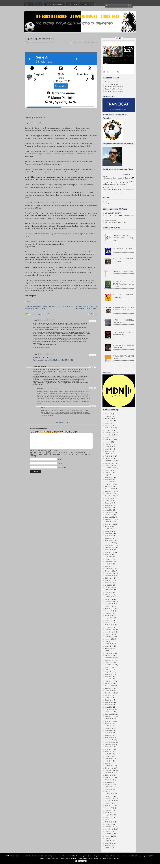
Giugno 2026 (109, 418)
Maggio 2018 (109, 646)
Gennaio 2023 (109, 515)
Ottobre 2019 (109, 606)
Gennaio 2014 (109, 768)
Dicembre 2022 (110, 517)
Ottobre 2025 (109, 437)
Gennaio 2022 (109, 543)
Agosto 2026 (109, 414)
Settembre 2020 (110, 580)
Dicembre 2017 (110, 658)
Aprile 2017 (108, 676)
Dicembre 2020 (110, 573)
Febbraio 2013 (109, 794)
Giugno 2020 (109, 587)
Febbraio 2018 (109, 653)
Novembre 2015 (110, 716)
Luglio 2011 (108, 838)
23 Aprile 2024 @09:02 (46, 354)
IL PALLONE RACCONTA (113, 213)
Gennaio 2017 (109, 683)
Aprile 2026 (108, 423)
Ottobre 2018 (109, 634)
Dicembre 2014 (110, 742)
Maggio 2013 (109, 787)
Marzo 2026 (108, 425)
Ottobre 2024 (109, 465)
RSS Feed (117, 38)
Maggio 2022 (109, 533)
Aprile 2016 (108, 705)
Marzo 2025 (108, 454)
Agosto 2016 (109, 695)
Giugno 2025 (109, 447)
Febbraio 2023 (109, 512)
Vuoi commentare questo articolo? (38, 314)
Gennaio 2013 (109, 796)
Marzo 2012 (108, 819)
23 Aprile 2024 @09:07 (54, 366)
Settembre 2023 (110, 496)
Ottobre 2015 (109, 719)
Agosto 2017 (109, 667)
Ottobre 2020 (109, 578)
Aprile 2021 (108, 564)
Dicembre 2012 (110, 798)
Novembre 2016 (110, 688)
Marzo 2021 (108, 566)
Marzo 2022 (108, 538)
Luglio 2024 (108, 472)
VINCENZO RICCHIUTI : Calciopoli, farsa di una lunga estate (123, 238)
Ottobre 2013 (109, 775)
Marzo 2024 (108, 482)
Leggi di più (82, 861)
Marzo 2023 (108, 510)
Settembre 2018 (110, 637)
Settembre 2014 (110, 749)
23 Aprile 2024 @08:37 (46, 320)
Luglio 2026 (108, 416)
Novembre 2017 (110, 660)
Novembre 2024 (110, 463)
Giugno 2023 (109, 503)
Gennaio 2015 (109, 740)
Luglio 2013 (108, 782)
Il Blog (29, 301)
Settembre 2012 (110, 805)
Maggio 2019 (109, 618)
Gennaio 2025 (109, 458)
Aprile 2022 (108, 536)
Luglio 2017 (108, 669)
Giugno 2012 (109, 812)
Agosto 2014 (109, 751)
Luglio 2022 (108, 529)
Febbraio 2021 (109, 569)
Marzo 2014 (108, 763)
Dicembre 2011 (110, 827)
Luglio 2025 (108, 444)
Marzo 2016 (108, 707)
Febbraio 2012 (109, 822)
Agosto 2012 (109, 808)
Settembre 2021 (110, 552)
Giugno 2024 (109, 475)
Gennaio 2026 (109, 430)
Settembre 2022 (110, 524)
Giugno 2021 (109, 559)
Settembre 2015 (110, 721)
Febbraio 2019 (109, 625)
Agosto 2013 (109, 780)
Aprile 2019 (108, 620)
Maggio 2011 (109, 843)
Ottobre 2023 (109, 493)
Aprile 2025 (108, 451)
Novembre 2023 (110, 491)
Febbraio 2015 (109, 737)
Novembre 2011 (110, 829)
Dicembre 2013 (110, 770)
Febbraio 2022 (109, 540)
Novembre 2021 (110, 547)
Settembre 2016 (110, 693)
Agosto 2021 (109, 554)
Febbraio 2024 (109, 484)
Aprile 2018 (108, 648)
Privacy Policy (72, 4)
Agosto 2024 (109, 470)
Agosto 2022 (109, 526)
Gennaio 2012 (109, 824)
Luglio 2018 (108, 641)
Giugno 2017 (109, 672)
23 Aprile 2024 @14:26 (53, 407)
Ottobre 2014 (109, 747)
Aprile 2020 (108, 592)
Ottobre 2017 (109, 662)
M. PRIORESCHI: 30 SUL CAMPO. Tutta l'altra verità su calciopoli (123, 284)
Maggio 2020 (109, 590)
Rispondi (92, 321)
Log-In (107, 201)
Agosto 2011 (109, 836)
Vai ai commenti (78, 42)
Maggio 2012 (109, 815)
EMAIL (60, 463)
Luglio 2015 (108, 726)
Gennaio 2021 (109, 571)
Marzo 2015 (108, 735)
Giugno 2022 (109, 531)
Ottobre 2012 (109, 803)
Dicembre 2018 (110, 629)
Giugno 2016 (109, 700)
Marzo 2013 (108, 791)
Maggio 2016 (109, 702)
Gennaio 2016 (109, 712)
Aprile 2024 (108, 479)
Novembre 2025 (110, 435)
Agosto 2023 (109, 498)
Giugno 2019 (109, 615)
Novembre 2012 (110, 801)
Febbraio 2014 (109, 766)
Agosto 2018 (109, 639)
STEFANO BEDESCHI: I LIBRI (122, 249)
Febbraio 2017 (109, 681)
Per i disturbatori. (87, 4)
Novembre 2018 (110, 632)
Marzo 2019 (108, 622)
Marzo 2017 (108, 679)
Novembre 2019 (110, 604)
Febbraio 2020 (109, 597)
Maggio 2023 (109, 505)
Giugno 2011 (109, 841)
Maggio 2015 (109, 730)
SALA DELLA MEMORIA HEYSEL (115, 222)
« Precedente (59, 422)
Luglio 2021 (108, 557)
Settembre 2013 (110, 777)
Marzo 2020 (108, 594)
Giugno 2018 (109, 644)
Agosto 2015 (109, 723)
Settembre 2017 (110, 665)
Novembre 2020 (110, 576)
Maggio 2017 (109, 674)
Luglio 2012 (108, 810)
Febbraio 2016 (109, 709)
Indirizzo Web (62, 467)
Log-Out (107, 204)
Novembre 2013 (110, 773)
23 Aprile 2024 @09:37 (51, 389)
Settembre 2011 (110, 834)
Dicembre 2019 (110, 601)
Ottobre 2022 (109, 522)
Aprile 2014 (108, 761)
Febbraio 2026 (109, 428)
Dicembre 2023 (110, 489)
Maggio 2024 (109, 477)
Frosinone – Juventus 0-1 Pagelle (128, 49)
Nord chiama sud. (110, 220)
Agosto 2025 (109, 442)
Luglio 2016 (108, 698)
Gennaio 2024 (109, 486)
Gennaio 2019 (109, 627)
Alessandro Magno (39, 42)
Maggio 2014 (109, 759)
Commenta (90, 42)
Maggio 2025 (109, 449)
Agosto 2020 (109, 583)
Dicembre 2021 (110, 545)
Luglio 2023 (108, 500)
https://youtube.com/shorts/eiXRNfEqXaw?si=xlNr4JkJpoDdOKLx (53, 360)
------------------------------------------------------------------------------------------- (119, 300)
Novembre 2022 (110, 519)
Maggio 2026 (109, 421)
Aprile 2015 (108, 733)
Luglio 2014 (108, 754)
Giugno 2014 (109, 756)
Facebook (120, 38)
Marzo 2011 (108, 848)
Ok (76, 861)
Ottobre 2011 (109, 831)
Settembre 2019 (110, 608)
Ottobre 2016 (109, 690)
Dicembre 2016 (110, 686)
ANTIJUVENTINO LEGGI (54, 4)
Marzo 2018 (108, 651)
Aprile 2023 (108, 508)
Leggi (106, 63)
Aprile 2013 (108, 789)
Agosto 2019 (109, 611)
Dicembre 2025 (110, 432)
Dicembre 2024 (110, 461)
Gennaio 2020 (109, 599)
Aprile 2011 (108, 845)
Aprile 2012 (108, 817)
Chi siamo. (29, 4)
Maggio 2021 (109, 561)
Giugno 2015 (109, 728)
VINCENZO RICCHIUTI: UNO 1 (123, 271)
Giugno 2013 (109, 784)
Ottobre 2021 (109, 550)
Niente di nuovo (117, 82)
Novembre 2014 (110, 744)
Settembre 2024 (110, 468)
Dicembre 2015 (110, 714)
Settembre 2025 (110, 440)
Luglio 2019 (108, 613)
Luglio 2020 (108, 585)
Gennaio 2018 (109, 655)
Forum (38, 4)
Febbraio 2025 (109, 456)
